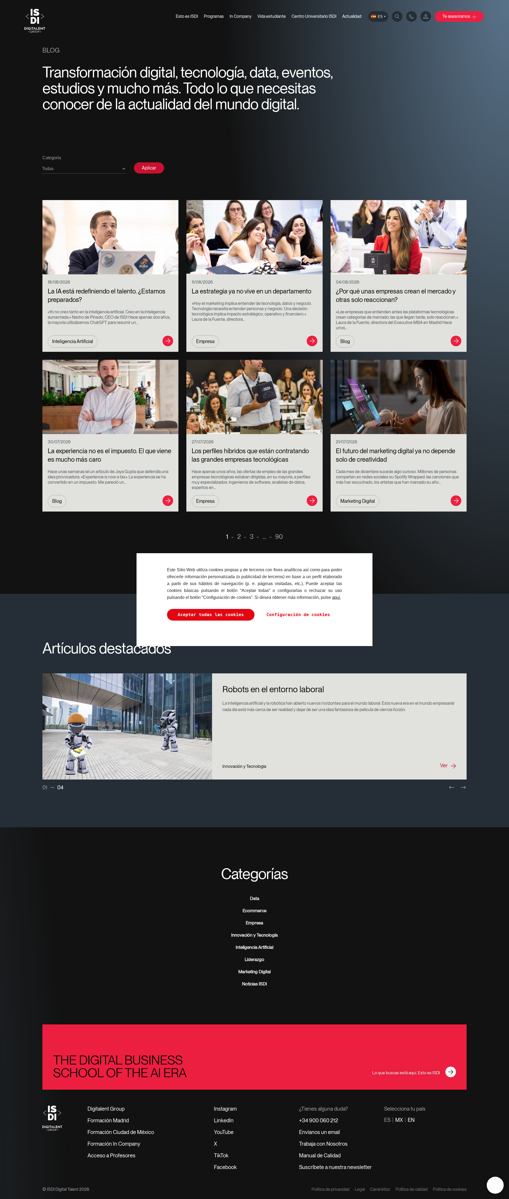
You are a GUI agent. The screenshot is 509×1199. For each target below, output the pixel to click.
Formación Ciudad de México (120, 1132)
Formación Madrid (108, 1120)
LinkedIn (224, 1120)
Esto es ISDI (187, 16)
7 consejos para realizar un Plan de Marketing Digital (315, 689)
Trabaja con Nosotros (323, 1144)
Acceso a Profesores (111, 1155)
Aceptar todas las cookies (211, 614)
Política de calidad (412, 1189)
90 (279, 534)
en (411, 1120)
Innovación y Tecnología (254, 935)
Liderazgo (254, 959)
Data (254, 898)
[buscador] (397, 16)
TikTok (221, 1155)
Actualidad (351, 16)
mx (399, 1120)
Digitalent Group (106, 1109)
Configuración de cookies (298, 614)
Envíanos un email (319, 1132)
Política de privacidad (330, 1189)
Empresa (254, 922)
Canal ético (380, 1189)
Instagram (225, 1109)
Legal (360, 1189)
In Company (241, 16)
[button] (451, 787)
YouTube (224, 1132)
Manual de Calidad (320, 1155)
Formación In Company (113, 1144)
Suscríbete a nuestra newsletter (335, 1167)
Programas (214, 16)
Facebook (225, 1167)
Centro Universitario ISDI (314, 16)
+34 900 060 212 (318, 1120)
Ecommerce (254, 910)
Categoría (51, 158)
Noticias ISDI (254, 983)
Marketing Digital (254, 971)
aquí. (336, 597)
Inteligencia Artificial (254, 947)
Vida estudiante (271, 16)
